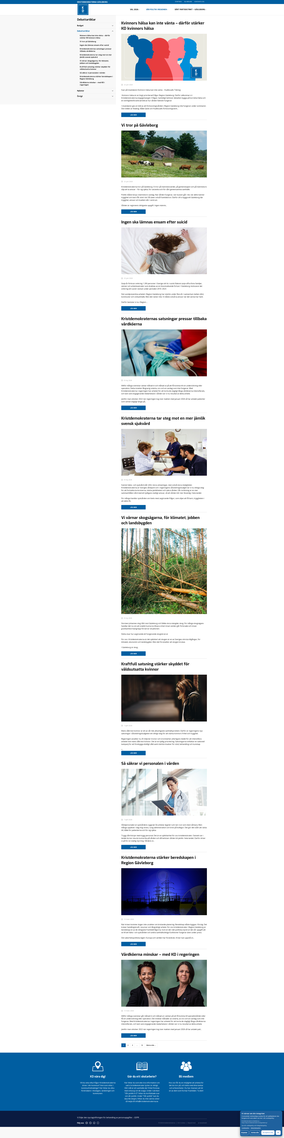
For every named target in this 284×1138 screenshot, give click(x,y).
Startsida (178, 2)
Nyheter (80, 91)
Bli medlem (188, 2)
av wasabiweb (202, 1123)
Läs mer (133, 115)
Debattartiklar (83, 31)
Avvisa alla (255, 1133)
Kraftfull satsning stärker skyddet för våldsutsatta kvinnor (95, 68)
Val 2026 (134, 9)
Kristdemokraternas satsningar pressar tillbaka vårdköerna (95, 50)
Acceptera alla (268, 1133)
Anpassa (244, 1133)
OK (278, 1133)
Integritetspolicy (256, 1128)
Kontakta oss (199, 2)
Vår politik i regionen (156, 9)
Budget (80, 25)
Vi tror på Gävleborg (88, 42)
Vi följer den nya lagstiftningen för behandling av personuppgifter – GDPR (108, 1117)
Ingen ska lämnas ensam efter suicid (94, 45)
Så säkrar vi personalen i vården (92, 73)
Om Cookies (181, 1123)
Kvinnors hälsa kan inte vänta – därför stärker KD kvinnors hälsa (95, 37)
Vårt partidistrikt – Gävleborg (190, 9)
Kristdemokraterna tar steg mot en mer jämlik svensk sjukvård (96, 56)
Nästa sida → (151, 1045)
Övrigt (80, 96)
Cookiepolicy (245, 1128)
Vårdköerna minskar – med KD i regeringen (92, 83)
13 (142, 1045)
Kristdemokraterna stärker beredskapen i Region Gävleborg (96, 78)
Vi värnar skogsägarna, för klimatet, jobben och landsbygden (94, 62)
